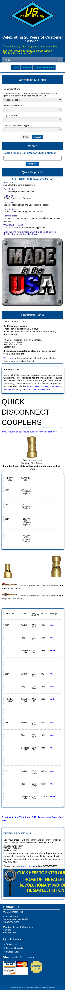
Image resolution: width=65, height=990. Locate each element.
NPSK (16, 67)
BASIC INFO (26, 866)
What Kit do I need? (13, 225)
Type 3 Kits (9, 202)
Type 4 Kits (9, 209)
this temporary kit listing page (37, 389)
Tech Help (8, 358)
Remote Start (10, 215)
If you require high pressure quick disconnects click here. (30, 431)
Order (52, 625)
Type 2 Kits (9, 195)
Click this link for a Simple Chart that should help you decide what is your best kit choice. (29, 233)
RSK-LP (27, 67)
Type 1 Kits (9, 189)
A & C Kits (8, 182)
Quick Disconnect (44, 67)
